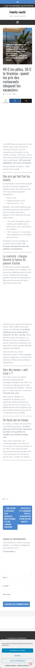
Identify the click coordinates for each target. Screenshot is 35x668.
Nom (5, 577)
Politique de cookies (10, 665)
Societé (6, 499)
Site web (6, 594)
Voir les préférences (17, 661)
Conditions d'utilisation (17, 638)
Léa (15, 94)
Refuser (17, 656)
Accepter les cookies (17, 650)
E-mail (6, 586)
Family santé (17, 12)
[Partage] (14, 101)
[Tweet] (26, 101)
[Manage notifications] (30, 663)
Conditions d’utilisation (23, 665)
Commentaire (9, 551)
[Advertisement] (17, 123)
